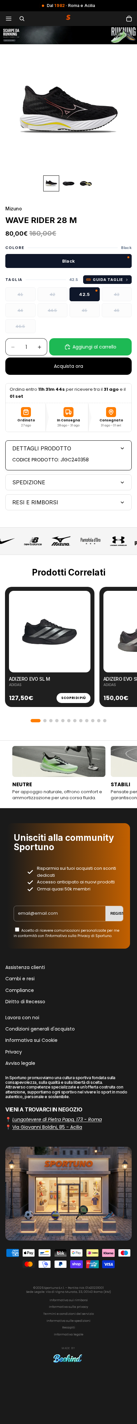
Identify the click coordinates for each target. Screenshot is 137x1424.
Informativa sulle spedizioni (68, 1321)
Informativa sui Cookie (31, 1040)
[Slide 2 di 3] (68, 183)
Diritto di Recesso (25, 1001)
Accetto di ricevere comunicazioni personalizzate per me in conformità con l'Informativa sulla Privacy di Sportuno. (66, 933)
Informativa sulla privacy (68, 1307)
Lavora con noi (22, 1017)
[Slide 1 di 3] (51, 183)
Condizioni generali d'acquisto (40, 1029)
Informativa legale (68, 1334)
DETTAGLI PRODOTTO (41, 448)
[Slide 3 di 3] (85, 183)
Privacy (13, 1052)
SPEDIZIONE (28, 482)
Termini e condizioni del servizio (68, 1314)
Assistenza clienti (25, 967)
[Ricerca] (22, 18)
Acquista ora (68, 366)
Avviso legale (20, 1063)
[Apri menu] (8, 18)
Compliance (19, 990)
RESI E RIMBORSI (35, 502)
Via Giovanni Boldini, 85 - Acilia (47, 1127)
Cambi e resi (20, 978)
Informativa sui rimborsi (69, 1300)
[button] (36, 720)
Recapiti (68, 1327)
